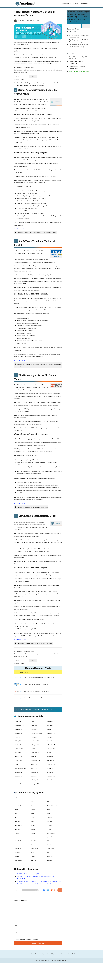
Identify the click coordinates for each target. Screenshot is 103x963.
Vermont (17, 856)
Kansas (32, 817)
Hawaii (48, 809)
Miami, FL (33, 756)
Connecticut (18, 806)
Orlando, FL (34, 764)
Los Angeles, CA (35, 752)
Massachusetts (18, 825)
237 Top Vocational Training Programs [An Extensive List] (79, 36)
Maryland (49, 821)
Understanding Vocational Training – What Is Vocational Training (79, 45)
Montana (49, 829)
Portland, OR (50, 768)
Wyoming (49, 860)
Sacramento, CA (19, 776)
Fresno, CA (50, 741)
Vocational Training (51, 960)
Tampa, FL (49, 780)
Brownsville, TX (51, 725)
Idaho (16, 813)
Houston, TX (18, 745)
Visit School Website (20, 229)
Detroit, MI (49, 737)
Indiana (49, 813)
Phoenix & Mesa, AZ (20, 768)
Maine (32, 821)
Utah (48, 852)
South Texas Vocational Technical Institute (36, 684)
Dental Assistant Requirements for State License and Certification (36, 884)
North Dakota (34, 841)
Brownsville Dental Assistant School (34, 698)
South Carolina (34, 848)
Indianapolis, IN (35, 745)
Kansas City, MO (19, 748)
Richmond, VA (34, 772)
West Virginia (18, 860)
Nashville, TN (18, 760)
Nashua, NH (50, 756)
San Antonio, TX (35, 776)
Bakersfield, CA (51, 721)
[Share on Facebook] (44, 890)
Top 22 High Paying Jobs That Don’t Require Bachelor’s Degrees (78, 41)
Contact (37, 954)
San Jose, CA (18, 780)
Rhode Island (18, 848)
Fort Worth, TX (35, 741)
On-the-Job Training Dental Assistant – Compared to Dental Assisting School (39, 881)
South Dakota (50, 848)
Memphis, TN (18, 756)
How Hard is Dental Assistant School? (28, 879)
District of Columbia (52, 806)
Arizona (49, 798)
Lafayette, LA (34, 748)
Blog (43, 954)
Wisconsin (33, 860)
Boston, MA (34, 725)
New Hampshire (51, 833)
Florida (16, 809)
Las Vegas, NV (51, 748)
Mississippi (17, 829)
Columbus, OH (51, 733)
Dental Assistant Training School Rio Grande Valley (39, 677)
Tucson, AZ (18, 784)
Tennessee (17, 852)
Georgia (33, 809)
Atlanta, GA (18, 721)
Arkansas (17, 802)
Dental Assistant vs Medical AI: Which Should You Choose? (36, 876)
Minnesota (49, 825)
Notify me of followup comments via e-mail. (26, 939)
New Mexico (34, 837)
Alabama (17, 798)
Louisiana (17, 821)
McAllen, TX (50, 752)
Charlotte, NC (34, 729)
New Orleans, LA (35, 760)
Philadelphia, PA (51, 764)
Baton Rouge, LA (19, 725)
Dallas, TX (17, 737)
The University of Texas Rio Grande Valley (36, 691)
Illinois (32, 813)
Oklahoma (17, 845)
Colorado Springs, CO (36, 733)
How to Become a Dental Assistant (41, 709)
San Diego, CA (51, 776)
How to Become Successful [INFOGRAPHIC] (76, 62)
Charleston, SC (18, 729)
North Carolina (18, 841)
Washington (50, 856)
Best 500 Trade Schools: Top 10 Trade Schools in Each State (79, 58)
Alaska (32, 798)
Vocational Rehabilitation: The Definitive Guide (77, 67)
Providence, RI (18, 772)
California (33, 802)
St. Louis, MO (34, 780)
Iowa (16, 817)
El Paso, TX (18, 741)
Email (16, 932)
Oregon (33, 845)
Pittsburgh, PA (34, 768)
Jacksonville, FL (51, 745)
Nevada (33, 833)
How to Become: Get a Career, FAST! (79, 71)
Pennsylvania (50, 845)
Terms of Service (61, 954)
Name (16, 925)
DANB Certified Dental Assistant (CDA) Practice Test (32, 874)
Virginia (33, 856)
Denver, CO (34, 737)
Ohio (48, 841)
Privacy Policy (50, 954)
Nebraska (17, 833)
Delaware (33, 806)
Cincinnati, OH (18, 733)
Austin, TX (33, 721)
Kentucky (49, 817)
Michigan (33, 825)
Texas (32, 852)
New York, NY (51, 760)
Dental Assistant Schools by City (30, 890)
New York (49, 837)
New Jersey (18, 837)
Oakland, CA (18, 764)
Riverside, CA (50, 772)
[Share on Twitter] (48, 890)
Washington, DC (35, 784)
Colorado (49, 802)
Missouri (33, 829)
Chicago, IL (50, 729)
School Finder (72, 954)
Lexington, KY (18, 752)
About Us (29, 954)
